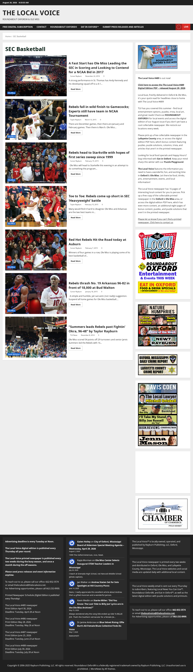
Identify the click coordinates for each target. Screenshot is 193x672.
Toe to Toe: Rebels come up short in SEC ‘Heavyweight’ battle (36, 206)
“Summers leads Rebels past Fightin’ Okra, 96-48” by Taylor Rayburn (36, 337)
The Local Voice (31, 12)
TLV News (73, 335)
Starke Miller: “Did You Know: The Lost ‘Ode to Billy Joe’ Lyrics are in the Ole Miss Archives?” (96, 604)
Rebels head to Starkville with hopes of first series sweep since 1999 (36, 162)
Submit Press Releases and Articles (123, 26)
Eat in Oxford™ (90, 26)
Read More (77, 88)
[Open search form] (173, 27)
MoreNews (96, 668)
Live (186, 26)
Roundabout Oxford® (63, 26)
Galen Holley (83, 541)
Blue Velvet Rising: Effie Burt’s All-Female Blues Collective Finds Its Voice (96, 626)
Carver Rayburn (76, 76)
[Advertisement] (163, 472)
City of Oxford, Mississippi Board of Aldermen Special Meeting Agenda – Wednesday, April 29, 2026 (96, 545)
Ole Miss (11, 93)
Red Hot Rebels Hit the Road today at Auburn (36, 250)
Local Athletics (14, 354)
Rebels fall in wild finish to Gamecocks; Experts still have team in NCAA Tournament (36, 119)
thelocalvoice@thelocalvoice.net (158, 613)
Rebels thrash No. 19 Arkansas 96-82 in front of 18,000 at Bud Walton (36, 293)
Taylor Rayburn (75, 120)
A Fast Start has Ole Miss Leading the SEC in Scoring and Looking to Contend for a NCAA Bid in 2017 (36, 75)
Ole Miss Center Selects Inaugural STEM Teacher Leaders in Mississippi (94, 564)
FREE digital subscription (18, 26)
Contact (41, 26)
